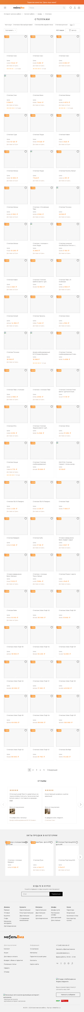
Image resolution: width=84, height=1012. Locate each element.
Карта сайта (34, 964)
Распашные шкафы (55, 914)
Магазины (33, 953)
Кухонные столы (72, 916)
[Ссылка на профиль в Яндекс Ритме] (72, 963)
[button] (15, 91)
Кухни (69, 907)
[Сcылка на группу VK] (57, 963)
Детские (39, 916)
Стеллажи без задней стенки (44, 25)
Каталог (7, 949)
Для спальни (55, 920)
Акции (6, 953)
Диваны (7, 907)
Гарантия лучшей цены (38, 956)
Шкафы (53, 907)
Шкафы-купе (55, 910)
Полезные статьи (10, 964)
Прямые (6, 910)
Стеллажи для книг (61, 25)
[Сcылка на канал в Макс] (65, 963)
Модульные (71, 913)
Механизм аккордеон (7, 922)
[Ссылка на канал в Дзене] (68, 963)
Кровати (23, 907)
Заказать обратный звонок (65, 949)
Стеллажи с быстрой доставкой (22, 25)
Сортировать (9, 30)
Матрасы (39, 907)
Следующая (52, 770)
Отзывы (6, 972)
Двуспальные (24, 916)
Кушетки (7, 916)
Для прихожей (56, 917)
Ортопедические (10, 926)
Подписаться (56, 894)
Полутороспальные (26, 913)
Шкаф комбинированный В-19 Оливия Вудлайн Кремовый (23, 820)
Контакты (33, 960)
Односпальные (25, 910)
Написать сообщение (68, 995)
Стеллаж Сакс (50, 820)
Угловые (7, 913)
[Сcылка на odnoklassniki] (61, 963)
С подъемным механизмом (24, 919)
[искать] (64, 7)
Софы (6, 918)
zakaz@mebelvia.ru (62, 953)
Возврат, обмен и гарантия (13, 960)
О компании (34, 949)
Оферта (6, 968)
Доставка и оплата (11, 956)
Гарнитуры (70, 910)
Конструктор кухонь (71, 919)
